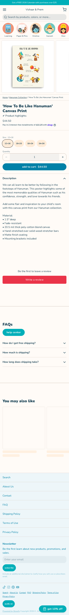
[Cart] (63, 9)
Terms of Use (10, 523)
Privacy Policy (10, 532)
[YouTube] (17, 587)
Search (6, 477)
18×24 (30, 143)
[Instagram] (8, 587)
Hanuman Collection (18, 97)
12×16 (8, 143)
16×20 (19, 143)
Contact (7, 495)
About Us (8, 486)
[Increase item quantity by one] (62, 157)
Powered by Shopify (11, 611)
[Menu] (6, 9)
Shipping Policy (11, 514)
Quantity (6, 151)
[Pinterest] (13, 587)
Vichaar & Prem (34, 9)
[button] (34, 166)
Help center (14, 332)
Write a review (35, 280)
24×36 (42, 143)
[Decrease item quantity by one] (6, 157)
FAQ (5, 505)
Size (8, 137)
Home (5, 97)
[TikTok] (4, 587)
